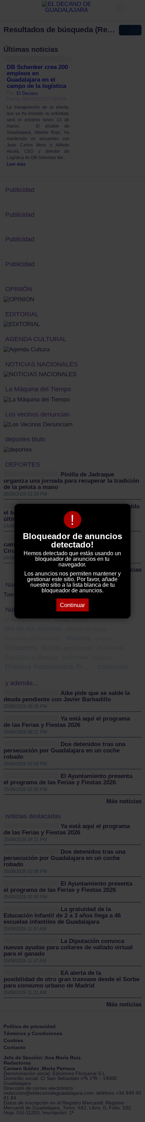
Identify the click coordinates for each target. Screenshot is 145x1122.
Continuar (72, 604)
